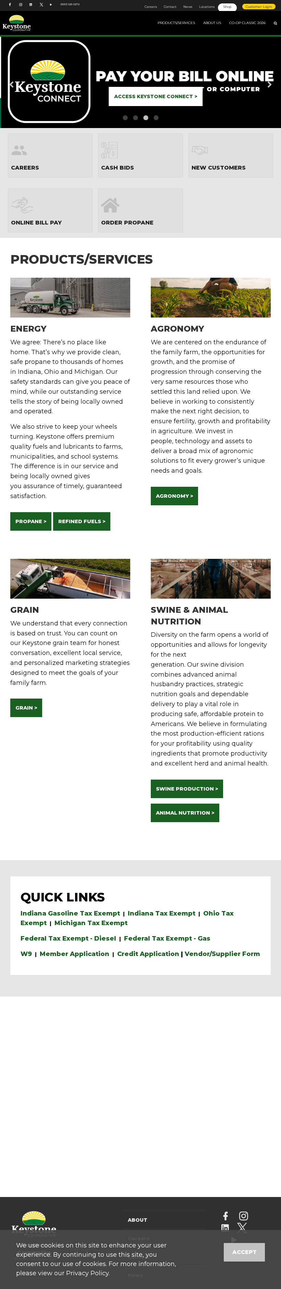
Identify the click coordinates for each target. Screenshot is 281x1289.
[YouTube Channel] (52, 8)
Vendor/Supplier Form (222, 954)
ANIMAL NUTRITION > (185, 813)
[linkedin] (225, 1229)
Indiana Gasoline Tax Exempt (70, 913)
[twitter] (242, 1229)
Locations (207, 7)
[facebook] (225, 1217)
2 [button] (135, 117)
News (187, 7)
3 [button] (145, 117)
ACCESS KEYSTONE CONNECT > (154, 96)
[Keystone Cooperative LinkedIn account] (31, 8)
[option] (140, 81)
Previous (22, 81)
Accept (244, 1252)
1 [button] (125, 117)
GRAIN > (26, 708)
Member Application (74, 954)
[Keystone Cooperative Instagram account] (21, 8)
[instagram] (243, 1217)
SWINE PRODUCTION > (187, 789)
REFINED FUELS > (82, 521)
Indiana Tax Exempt (161, 913)
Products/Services (176, 23)
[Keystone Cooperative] (27, 23)
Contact (170, 7)
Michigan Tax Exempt (90, 923)
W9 (26, 954)
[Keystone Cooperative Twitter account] (41, 8)
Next (259, 81)
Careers (151, 7)
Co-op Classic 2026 (247, 23)
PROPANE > (31, 521)
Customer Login (259, 7)
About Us (212, 23)
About (137, 1220)
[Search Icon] (275, 23)
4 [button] (155, 117)
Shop (227, 7)
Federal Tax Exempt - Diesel (68, 938)
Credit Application (148, 954)
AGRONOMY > (174, 496)
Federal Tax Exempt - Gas (167, 938)
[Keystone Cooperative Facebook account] (10, 8)
